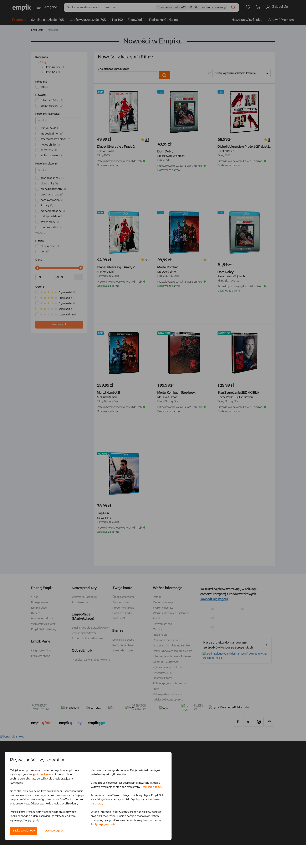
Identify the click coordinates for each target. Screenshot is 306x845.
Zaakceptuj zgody (23, 830)
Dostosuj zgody (54, 830)
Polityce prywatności (103, 824)
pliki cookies (41, 774)
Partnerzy (97, 803)
